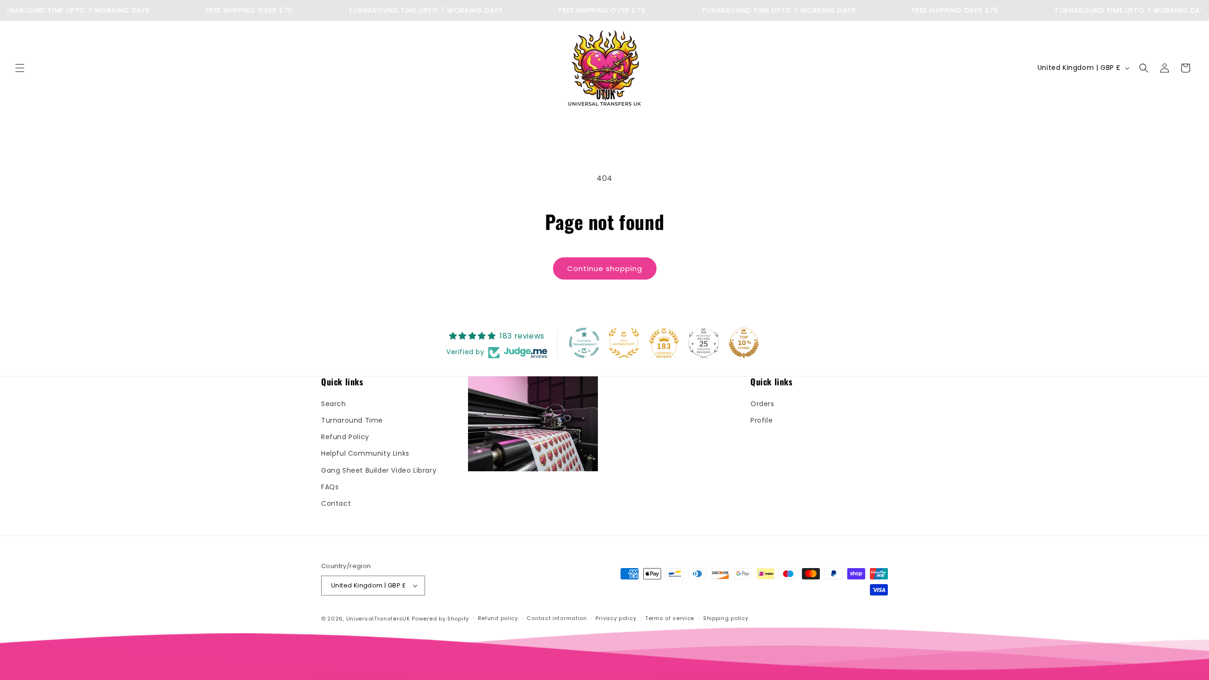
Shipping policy (726, 618)
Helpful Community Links (365, 453)
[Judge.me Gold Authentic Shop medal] (624, 343)
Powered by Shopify (440, 618)
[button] (19, 68)
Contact (336, 503)
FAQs (330, 487)
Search (333, 403)
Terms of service (669, 618)
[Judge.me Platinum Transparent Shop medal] (584, 343)
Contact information (557, 618)
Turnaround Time (352, 420)
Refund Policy (345, 437)
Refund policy (498, 618)
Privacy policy (616, 618)
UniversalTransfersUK (378, 618)
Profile (761, 420)
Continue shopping (604, 268)
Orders (762, 403)
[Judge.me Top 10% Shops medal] (744, 343)
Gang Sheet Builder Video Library (378, 470)
